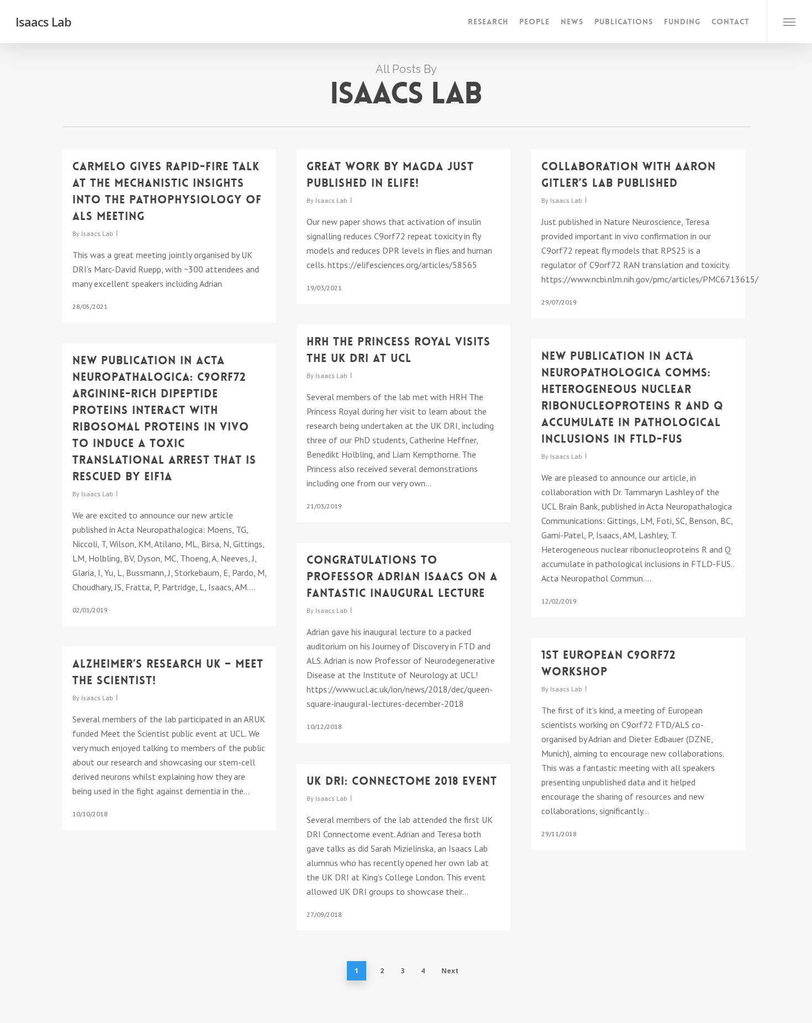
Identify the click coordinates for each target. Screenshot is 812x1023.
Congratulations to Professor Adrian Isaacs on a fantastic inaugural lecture (402, 576)
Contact (730, 21)
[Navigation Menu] (789, 21)
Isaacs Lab (43, 21)
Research (488, 21)
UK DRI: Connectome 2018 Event (402, 781)
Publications (623, 21)
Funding (682, 21)
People (534, 21)
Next (449, 970)
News (572, 21)
